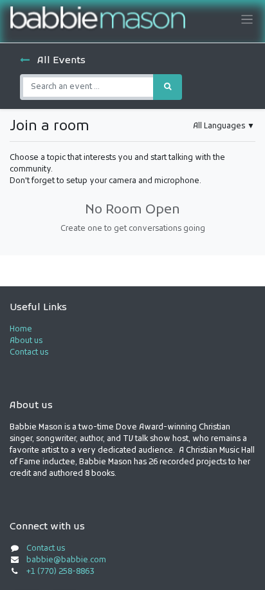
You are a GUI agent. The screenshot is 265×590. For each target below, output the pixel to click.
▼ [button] (224, 126)
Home (21, 329)
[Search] (167, 87)
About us (26, 341)
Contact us (29, 353)
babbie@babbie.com (66, 560)
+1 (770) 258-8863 (60, 572)
